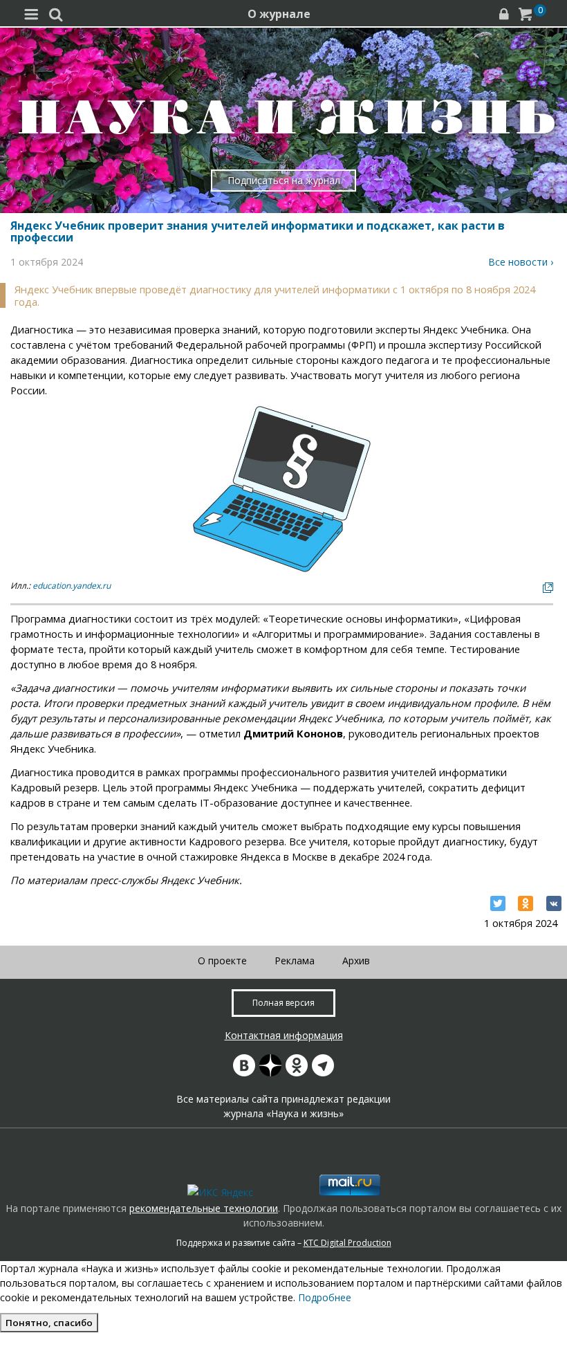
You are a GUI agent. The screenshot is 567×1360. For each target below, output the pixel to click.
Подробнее (324, 1297)
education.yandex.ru (71, 585)
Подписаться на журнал (283, 180)
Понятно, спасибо (49, 1322)
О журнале (279, 13)
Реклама (295, 960)
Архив (356, 960)
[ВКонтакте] (553, 903)
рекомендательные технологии (203, 1208)
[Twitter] (497, 903)
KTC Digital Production (347, 1243)
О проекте (222, 960)
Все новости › (520, 261)
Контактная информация (284, 1035)
